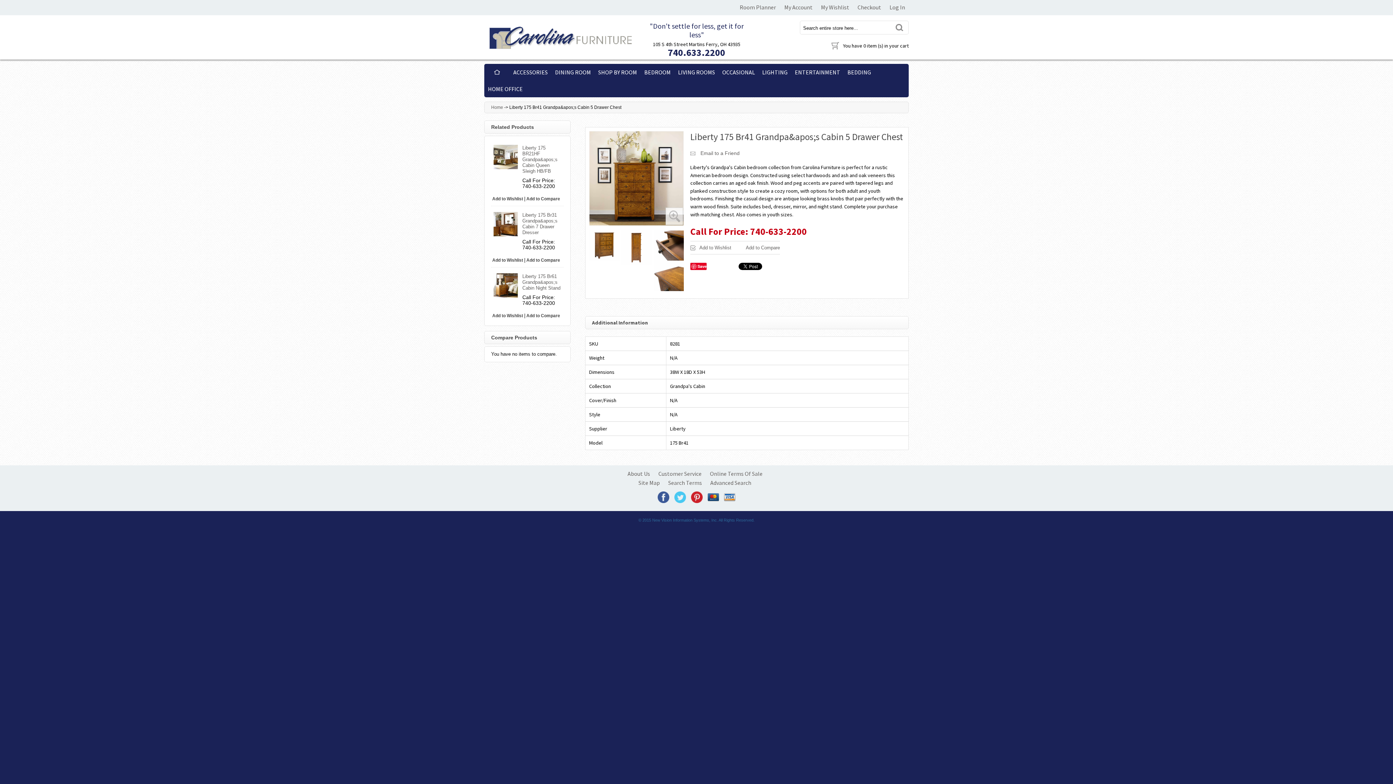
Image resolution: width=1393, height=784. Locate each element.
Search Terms (685, 482)
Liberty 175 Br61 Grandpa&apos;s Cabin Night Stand (541, 282)
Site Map (649, 482)
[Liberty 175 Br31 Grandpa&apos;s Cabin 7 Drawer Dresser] (505, 224)
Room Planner (758, 7)
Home (497, 107)
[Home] (497, 72)
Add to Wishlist (715, 247)
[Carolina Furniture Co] (559, 36)
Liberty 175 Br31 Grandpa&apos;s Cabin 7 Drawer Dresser (540, 223)
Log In (897, 7)
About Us (639, 473)
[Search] (899, 27)
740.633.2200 (696, 52)
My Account (798, 7)
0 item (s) (876, 45)
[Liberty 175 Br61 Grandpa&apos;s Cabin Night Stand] (505, 285)
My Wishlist (835, 7)
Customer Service (680, 473)
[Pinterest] (696, 497)
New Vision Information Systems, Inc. (685, 520)
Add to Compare (763, 247)
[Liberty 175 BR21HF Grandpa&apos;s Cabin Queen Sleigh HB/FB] (505, 157)
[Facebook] (663, 497)
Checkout (869, 7)
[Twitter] (680, 497)
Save (702, 266)
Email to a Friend (720, 153)
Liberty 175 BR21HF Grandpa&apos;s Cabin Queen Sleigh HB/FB (540, 159)
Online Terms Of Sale (736, 473)
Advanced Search (730, 482)
